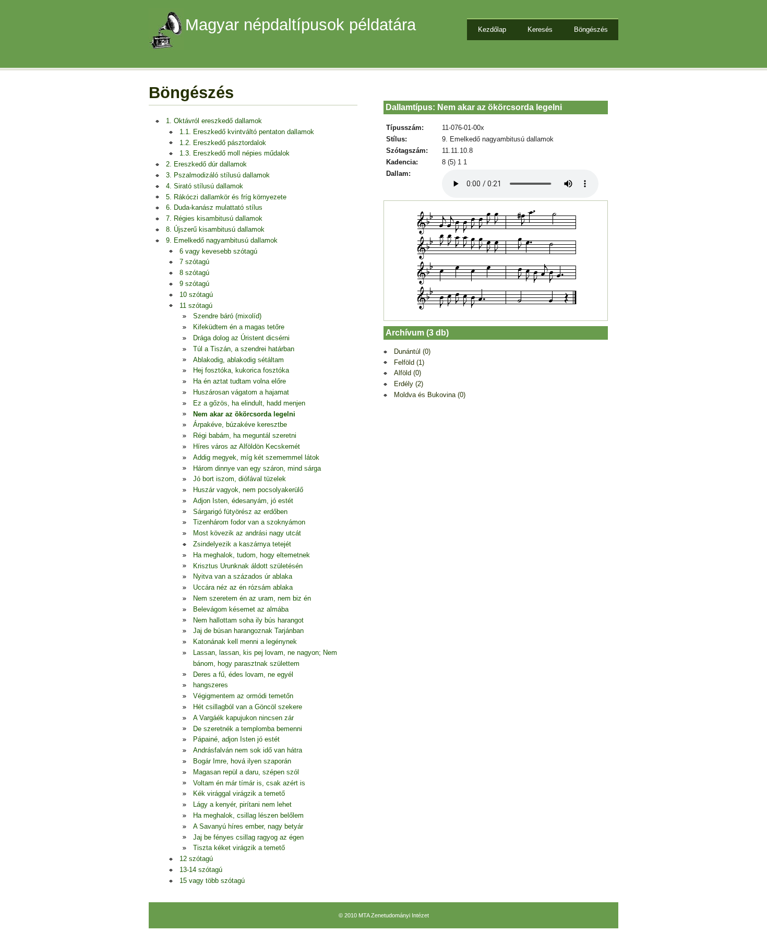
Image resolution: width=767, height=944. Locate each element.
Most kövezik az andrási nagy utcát (247, 533)
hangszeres (210, 685)
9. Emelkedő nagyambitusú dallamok (222, 240)
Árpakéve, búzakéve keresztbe (240, 424)
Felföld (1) (409, 362)
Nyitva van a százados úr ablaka (242, 576)
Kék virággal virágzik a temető (239, 793)
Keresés (540, 29)
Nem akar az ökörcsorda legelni (244, 414)
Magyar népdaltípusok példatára (300, 25)
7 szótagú (194, 262)
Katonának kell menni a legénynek (245, 642)
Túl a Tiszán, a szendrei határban (243, 349)
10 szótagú (196, 294)
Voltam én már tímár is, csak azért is (249, 783)
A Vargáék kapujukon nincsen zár (243, 718)
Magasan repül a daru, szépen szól (246, 772)
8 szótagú (194, 273)
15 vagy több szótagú (212, 881)
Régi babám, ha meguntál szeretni (244, 435)
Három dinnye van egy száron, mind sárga (257, 468)
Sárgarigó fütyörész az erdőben (240, 512)
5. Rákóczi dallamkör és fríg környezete (226, 197)
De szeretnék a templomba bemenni (247, 729)
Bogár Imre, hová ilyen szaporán (242, 761)
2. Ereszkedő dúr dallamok (206, 164)
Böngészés (591, 29)
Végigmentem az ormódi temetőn (243, 696)
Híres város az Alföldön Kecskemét (246, 446)
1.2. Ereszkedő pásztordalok (222, 143)
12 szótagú (196, 859)
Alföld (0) (407, 373)
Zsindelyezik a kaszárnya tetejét (242, 544)
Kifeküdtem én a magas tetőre (238, 327)
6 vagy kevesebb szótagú (218, 251)
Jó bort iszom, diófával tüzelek (239, 479)
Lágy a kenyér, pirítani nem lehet (242, 804)
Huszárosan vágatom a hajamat (241, 392)
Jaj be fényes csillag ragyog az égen (248, 837)
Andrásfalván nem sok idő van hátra (247, 750)
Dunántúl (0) (412, 351)
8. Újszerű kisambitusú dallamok (215, 229)
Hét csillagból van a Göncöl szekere (247, 707)
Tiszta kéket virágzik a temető (239, 848)
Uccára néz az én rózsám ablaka (243, 587)
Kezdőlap (492, 29)
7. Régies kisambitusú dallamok (214, 218)
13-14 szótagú (200, 870)
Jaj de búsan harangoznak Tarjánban (248, 631)
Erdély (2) (408, 384)
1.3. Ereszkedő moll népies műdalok (234, 153)
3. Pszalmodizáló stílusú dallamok (218, 175)
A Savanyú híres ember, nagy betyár (248, 826)
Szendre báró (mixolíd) (227, 316)
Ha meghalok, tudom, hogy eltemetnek (251, 555)
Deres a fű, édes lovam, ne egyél (243, 674)
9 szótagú (194, 284)
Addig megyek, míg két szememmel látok (256, 457)
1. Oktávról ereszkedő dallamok (214, 121)
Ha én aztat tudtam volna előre (239, 381)
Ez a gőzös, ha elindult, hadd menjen (249, 403)
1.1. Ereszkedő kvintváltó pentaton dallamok (246, 132)
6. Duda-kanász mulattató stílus (214, 207)
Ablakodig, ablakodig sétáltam (238, 360)
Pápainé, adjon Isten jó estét (236, 739)
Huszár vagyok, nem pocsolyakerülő (248, 490)
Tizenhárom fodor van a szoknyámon (249, 522)
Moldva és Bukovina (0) (429, 395)
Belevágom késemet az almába (241, 609)
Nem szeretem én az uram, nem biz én (252, 598)
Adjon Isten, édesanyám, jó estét (243, 501)
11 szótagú (195, 305)
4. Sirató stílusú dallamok (204, 186)
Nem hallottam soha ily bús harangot (248, 620)
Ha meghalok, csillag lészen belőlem (248, 815)
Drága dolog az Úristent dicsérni (241, 338)
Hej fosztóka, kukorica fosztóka (241, 370)
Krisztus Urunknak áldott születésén (248, 566)
